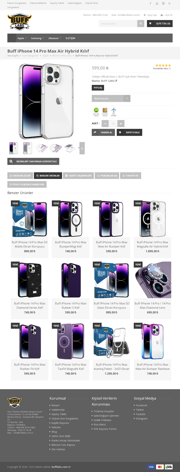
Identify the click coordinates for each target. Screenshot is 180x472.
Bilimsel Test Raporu (63, 445)
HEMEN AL (106, 132)
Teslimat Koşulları (104, 411)
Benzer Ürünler (49, 175)
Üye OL (169, 15)
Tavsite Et (132, 175)
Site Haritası (58, 449)
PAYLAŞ (98, 87)
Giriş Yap (152, 15)
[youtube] (157, 3)
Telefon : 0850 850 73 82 (95, 15)
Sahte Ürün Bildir (61, 436)
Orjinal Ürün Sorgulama (65, 418)
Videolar (56, 427)
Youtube (140, 414)
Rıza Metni (100, 424)
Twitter (140, 409)
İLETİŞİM (70, 38)
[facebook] (150, 3)
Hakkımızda (58, 409)
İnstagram (141, 418)
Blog (54, 431)
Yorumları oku (160, 68)
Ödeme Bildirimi (38, 3)
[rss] (169, 3)
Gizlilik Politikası (102, 420)
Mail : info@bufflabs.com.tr (126, 15)
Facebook (141, 405)
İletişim (56, 405)
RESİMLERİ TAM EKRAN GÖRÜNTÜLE (37, 161)
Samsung (36, 38)
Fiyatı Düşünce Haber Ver (28, 184)
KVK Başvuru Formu (105, 429)
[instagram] (163, 3)
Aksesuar (54, 38)
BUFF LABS (107, 80)
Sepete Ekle (133, 132)
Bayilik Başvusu (60, 423)
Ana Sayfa (11, 38)
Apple (21, 38)
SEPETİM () (163, 23)
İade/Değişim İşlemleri (106, 415)
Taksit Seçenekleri (79, 175)
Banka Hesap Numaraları (66, 440)
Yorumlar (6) (108, 175)
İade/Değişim (75, 3)
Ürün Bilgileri (21, 175)
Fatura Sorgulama (16, 3)
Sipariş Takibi (57, 3)
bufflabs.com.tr (61, 466)
